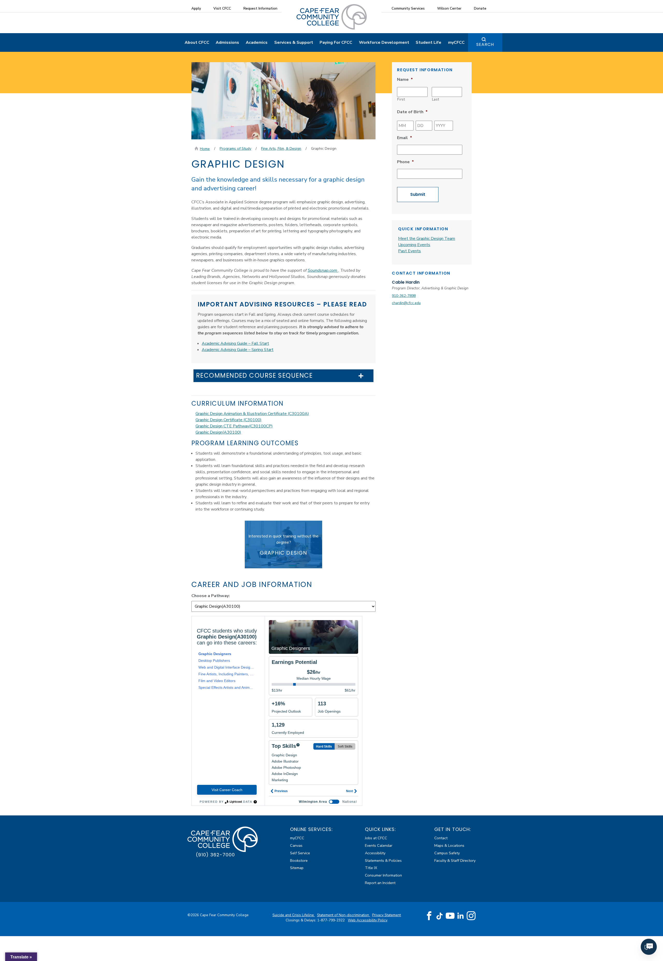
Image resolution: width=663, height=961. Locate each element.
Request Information (260, 8)
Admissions (227, 42)
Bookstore (299, 860)
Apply (196, 8)
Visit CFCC (222, 8)
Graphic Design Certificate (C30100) (229, 420)
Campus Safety (447, 853)
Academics (257, 42)
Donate (480, 8)
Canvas (296, 845)
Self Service (300, 853)
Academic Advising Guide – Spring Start (237, 350)
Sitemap (297, 867)
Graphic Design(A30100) (218, 432)
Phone (405, 162)
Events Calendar (378, 845)
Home (205, 148)
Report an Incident (380, 882)
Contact (441, 838)
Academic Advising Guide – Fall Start (235, 343)
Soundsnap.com (323, 270)
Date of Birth (412, 112)
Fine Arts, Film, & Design (281, 148)
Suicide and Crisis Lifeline (293, 915)
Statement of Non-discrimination (343, 915)
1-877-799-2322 (331, 920)
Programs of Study (235, 148)
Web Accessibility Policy (367, 920)
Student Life (428, 42)
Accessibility (375, 853)
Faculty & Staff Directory (454, 860)
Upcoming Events (414, 245)
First (401, 99)
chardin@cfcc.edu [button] (406, 302)
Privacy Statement (386, 915)
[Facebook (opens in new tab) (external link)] (429, 916)
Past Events (409, 251)
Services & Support (293, 42)
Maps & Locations (449, 845)
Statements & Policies (383, 860)
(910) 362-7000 (215, 854)
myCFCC (456, 42)
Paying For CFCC (336, 42)
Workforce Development (384, 42)
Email (404, 138)
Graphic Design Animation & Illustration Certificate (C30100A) (252, 414)
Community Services (408, 8)
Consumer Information (383, 875)
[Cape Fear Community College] (332, 16)
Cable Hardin (406, 282)
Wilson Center (449, 8)
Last (435, 99)
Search (485, 44)
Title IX (371, 867)
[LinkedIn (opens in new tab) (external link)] (460, 915)
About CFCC (197, 42)
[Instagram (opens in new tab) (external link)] (471, 916)
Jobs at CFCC (376, 838)
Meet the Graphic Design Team (426, 238)
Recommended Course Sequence (254, 375)
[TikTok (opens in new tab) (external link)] (439, 915)
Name (405, 79)
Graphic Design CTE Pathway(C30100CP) (234, 426)
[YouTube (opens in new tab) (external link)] (450, 916)
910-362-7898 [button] (404, 295)
